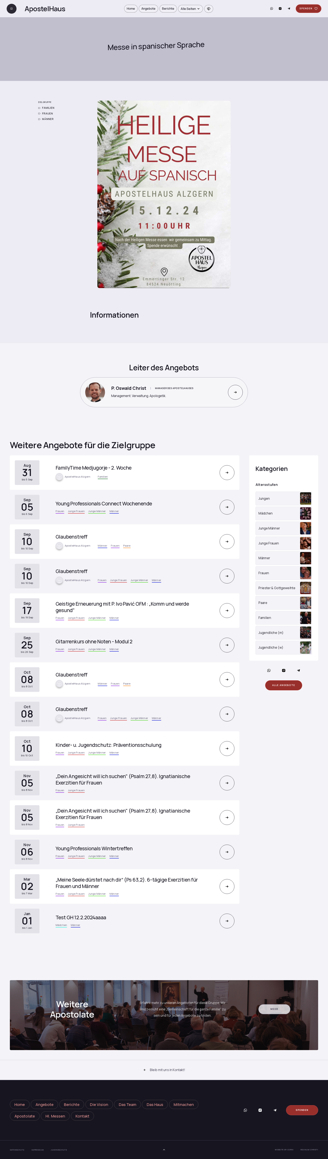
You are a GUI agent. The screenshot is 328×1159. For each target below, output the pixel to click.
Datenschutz (17, 1150)
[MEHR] (235, 392)
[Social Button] (271, 8)
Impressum (37, 1150)
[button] (190, 9)
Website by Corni (284, 1149)
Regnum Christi (309, 1149)
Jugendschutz (59, 1150)
